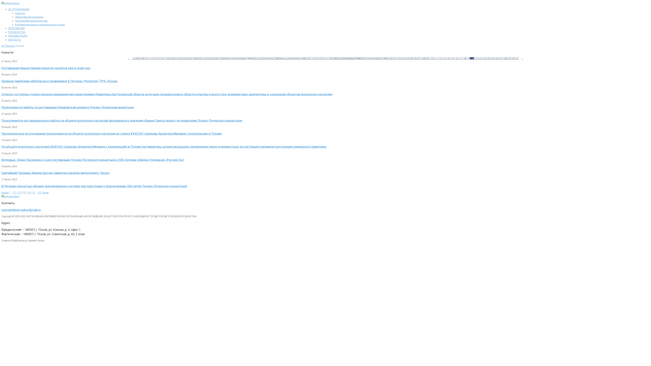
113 (443, 58)
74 (319, 58)
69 (305, 58)
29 (197, 58)
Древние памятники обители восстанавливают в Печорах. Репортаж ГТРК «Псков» (59, 81)
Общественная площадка (29, 17)
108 (423, 58)
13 (154, 58)
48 (249, 58)
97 (381, 58)
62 (286, 58)
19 (170, 58)
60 (281, 58)
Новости (20, 13)
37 (219, 58)
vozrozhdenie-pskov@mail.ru (21, 210)
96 (379, 58)
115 (452, 58)
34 (211, 58)
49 (251, 58)
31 (202, 58)
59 (278, 58)
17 (164, 58)
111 (435, 58)
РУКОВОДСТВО (16, 32)
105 (411, 58)
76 (324, 58)
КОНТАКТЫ (14, 39)
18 (167, 58)
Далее (45, 192)
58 (276, 58)
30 (200, 58)
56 (270, 58)
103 (403, 58)
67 (300, 58)
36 (216, 58)
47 (246, 58)
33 (208, 58)
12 (151, 58)
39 (224, 58)
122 (480, 58)
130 (513, 58)
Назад (4, 192)
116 (456, 58)
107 (419, 58)
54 (265, 58)
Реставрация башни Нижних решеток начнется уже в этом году (45, 68)
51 (257, 58)
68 (303, 58)
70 (308, 58)
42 (232, 58)
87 (354, 58)
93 (371, 58)
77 (327, 58)
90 (362, 58)
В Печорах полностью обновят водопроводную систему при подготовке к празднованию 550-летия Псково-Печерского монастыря (94, 186)
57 (273, 58)
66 (297, 58)
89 (360, 58)
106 (415, 58)
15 (159, 58)
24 (183, 58)
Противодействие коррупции (31, 20)
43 (235, 58)
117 (460, 58)
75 (322, 58)
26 (189, 58)
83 (343, 58)
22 (178, 58)
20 (173, 58)
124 (488, 58)
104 (407, 58)
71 (311, 58)
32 (205, 58)
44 (238, 58)
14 (156, 58)
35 (213, 58)
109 (427, 58)
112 (439, 58)
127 (500, 58)
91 (365, 58)
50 (254, 58)
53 (262, 58)
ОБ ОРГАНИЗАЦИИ (18, 9)
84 (346, 58)
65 (295, 58)
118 (464, 58)
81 (338, 58)
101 (395, 58)
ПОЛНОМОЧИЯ (16, 28)
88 (357, 58)
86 (352, 58)
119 (468, 58)
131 (517, 58)
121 (476, 58)
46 (243, 58)
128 (504, 58)
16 (162, 58)
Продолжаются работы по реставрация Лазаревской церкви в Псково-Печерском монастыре (67, 107)
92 (368, 58)
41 (230, 58)
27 (192, 58)
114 (448, 58)
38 (221, 58)
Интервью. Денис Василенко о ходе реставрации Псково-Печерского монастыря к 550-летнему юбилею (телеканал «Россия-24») (92, 160)
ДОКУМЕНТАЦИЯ (17, 36)
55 (268, 58)
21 (175, 58)
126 (496, 58)
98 (384, 58)
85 (349, 58)
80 (335, 58)
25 (186, 58)
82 (341, 58)
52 (259, 58)
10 (145, 58)
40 (227, 58)
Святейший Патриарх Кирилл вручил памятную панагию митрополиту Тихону (55, 173)
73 (316, 58)
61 (284, 58)
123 (484, 58)
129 (509, 58)
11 (148, 58)
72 (314, 58)
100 (391, 58)
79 (333, 58)
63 (289, 58)
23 (181, 58)
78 (330, 58)
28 (194, 58)
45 (240, 58)
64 (292, 58)
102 (399, 58)
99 (387, 58)
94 (373, 58)
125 (492, 58)
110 (431, 58)
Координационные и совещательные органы (40, 24)
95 (376, 58)
